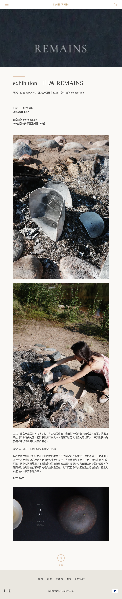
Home (40, 579)
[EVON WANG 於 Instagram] (9, 590)
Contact (80, 579)
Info (69, 579)
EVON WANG (67, 591)
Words (59, 579)
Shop (49, 579)
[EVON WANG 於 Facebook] (4, 590)
